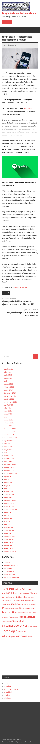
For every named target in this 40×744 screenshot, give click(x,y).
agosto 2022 (8, 512)
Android (10, 588)
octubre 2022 (9, 506)
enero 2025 (8, 426)
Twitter (20, 631)
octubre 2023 (9, 470)
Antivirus (18, 589)
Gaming (32, 600)
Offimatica (5, 617)
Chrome (33, 593)
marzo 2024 (8, 456)
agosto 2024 (8, 441)
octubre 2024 (9, 435)
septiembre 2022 (10, 509)
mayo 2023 (8, 485)
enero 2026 (8, 390)
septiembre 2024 (10, 438)
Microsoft (8, 612)
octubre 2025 (9, 399)
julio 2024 (7, 444)
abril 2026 (7, 381)
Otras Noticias (9, 571)
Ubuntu (25, 631)
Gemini (4, 604)
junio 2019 (8, 545)
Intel (12, 608)
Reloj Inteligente (7, 621)
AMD (3, 589)
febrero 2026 (9, 387)
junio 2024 (8, 447)
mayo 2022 (8, 521)
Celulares (13, 592)
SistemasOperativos (14, 625)
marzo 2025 (8, 420)
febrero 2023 (9, 494)
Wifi (14, 636)
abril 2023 (7, 488)
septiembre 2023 (10, 473)
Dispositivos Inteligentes (11, 600)
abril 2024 (7, 453)
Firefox (27, 600)
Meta (32, 608)
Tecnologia (23, 287)
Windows (21, 636)
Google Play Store (24, 604)
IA (3, 608)
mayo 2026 (8, 378)
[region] (20, 335)
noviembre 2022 (10, 503)
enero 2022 (8, 533)
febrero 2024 (9, 459)
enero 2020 (8, 542)
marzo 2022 (8, 527)
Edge (23, 600)
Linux (21, 608)
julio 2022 (7, 515)
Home (6, 683)
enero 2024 (8, 461)
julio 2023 (7, 479)
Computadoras (8, 597)
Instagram (7, 608)
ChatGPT (22, 593)
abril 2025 (7, 417)
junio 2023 (8, 482)
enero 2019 (8, 548)
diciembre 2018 (10, 551)
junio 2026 (8, 375)
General (6, 293)
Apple (5, 593)
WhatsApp (7, 636)
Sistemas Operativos (11, 577)
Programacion (14, 617)
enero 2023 (8, 497)
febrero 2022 (9, 530)
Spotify (16, 287)
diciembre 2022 (10, 500)
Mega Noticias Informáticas (19, 13)
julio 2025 (7, 408)
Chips (27, 593)
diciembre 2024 (10, 429)
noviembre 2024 (10, 432)
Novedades (8, 568)
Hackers (33, 604)
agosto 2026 (8, 369)
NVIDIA (30, 613)
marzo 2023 (8, 491)
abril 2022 (7, 524)
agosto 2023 (8, 476)
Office (35, 613)
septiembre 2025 (10, 402)
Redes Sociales (9, 574)
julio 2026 (7, 372)
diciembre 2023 (10, 464)
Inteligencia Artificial (11, 565)
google (14, 603)
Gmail (8, 604)
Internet (17, 608)
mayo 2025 (8, 414)
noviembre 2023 (10, 467)
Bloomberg (28, 108)
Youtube (30, 636)
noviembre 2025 (10, 396)
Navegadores (21, 612)
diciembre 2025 (10, 393)
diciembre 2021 (10, 536)
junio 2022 (8, 518)
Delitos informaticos (24, 597)
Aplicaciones (27, 589)
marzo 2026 (8, 384)
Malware (27, 608)
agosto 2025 (8, 405)
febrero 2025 (9, 423)
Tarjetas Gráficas (32, 626)
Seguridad (18, 621)
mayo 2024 (8, 450)
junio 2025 (8, 411)
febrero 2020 (9, 539)
